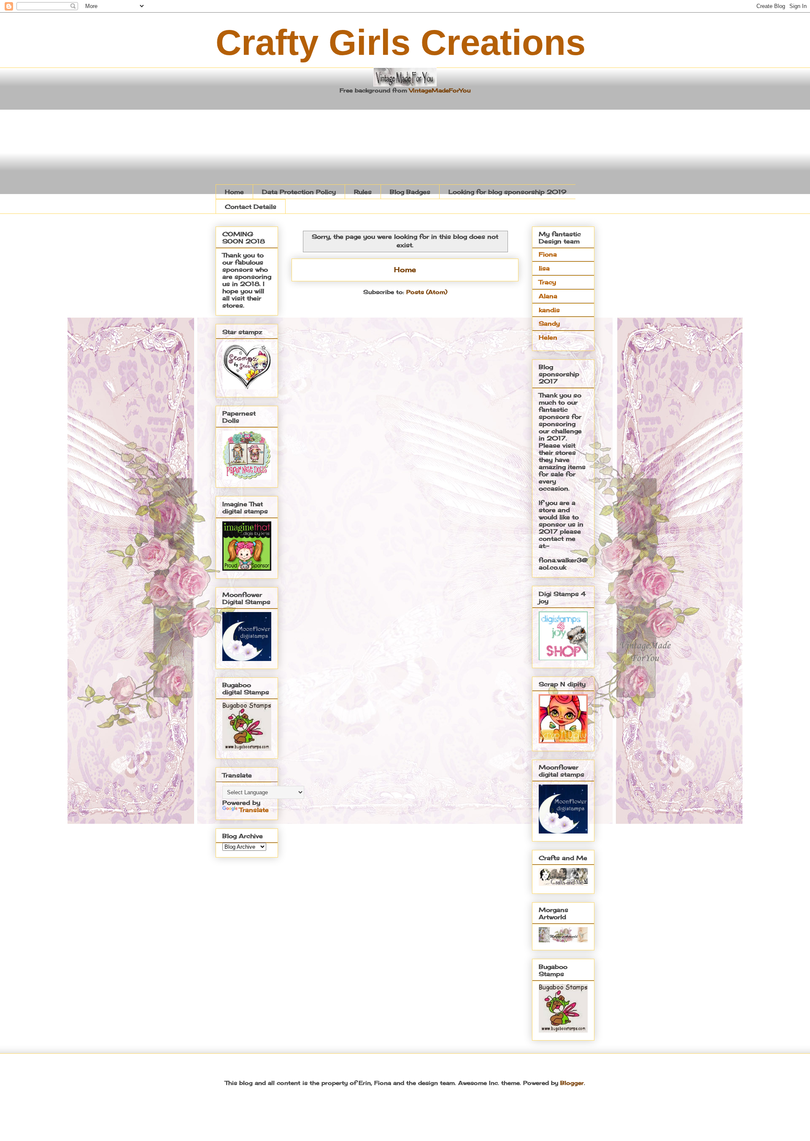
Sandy (549, 323)
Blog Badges (410, 191)
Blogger (572, 1082)
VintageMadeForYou (439, 90)
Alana (548, 295)
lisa (544, 268)
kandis (549, 309)
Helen (548, 337)
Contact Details (250, 206)
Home (234, 191)
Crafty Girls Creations (401, 42)
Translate (254, 809)
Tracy (547, 282)
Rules (363, 191)
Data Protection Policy (299, 191)
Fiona (548, 254)
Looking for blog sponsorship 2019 (507, 191)
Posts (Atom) (426, 292)
